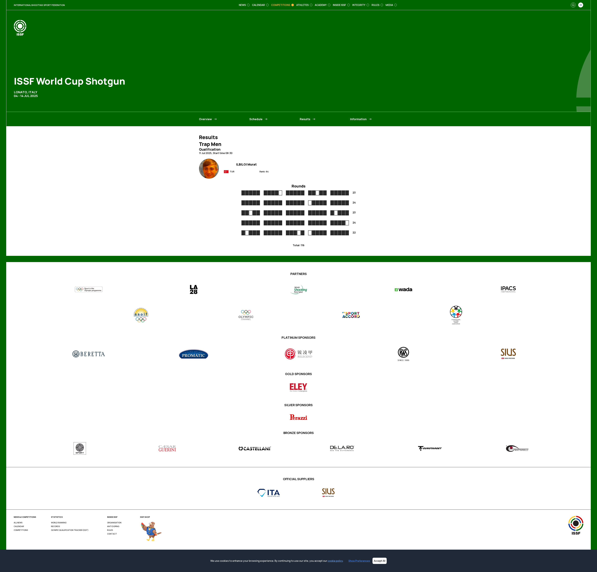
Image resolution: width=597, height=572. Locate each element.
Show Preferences (359, 561)
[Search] (573, 4)
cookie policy (335, 561)
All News (18, 522)
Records (55, 526)
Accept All (379, 561)
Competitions (21, 530)
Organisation (114, 522)
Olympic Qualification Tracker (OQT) (69, 530)
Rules (110, 530)
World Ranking (58, 522)
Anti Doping (113, 526)
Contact (112, 534)
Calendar (19, 526)
